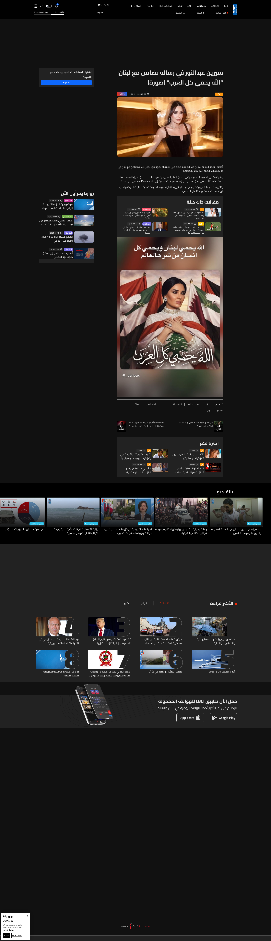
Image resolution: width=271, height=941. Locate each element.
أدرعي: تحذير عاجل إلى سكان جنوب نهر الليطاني (58, 255)
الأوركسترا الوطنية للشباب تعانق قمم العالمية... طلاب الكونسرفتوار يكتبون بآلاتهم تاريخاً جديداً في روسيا (189, 470)
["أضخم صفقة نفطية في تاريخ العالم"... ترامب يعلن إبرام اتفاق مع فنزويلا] (109, 631)
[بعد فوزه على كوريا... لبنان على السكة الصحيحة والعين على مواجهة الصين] (236, 516)
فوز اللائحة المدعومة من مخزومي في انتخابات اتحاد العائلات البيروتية (59, 641)
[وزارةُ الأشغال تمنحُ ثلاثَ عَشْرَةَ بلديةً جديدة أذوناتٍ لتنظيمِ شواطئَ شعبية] (73, 516)
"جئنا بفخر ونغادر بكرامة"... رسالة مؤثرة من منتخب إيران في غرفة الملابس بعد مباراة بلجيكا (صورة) (188, 230)
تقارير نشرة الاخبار (254, 524)
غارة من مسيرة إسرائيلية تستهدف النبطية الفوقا (61, 674)
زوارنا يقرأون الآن (77, 193)
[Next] (3, 516)
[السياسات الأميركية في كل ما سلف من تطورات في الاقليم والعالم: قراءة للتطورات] (127, 516)
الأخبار (226, 6)
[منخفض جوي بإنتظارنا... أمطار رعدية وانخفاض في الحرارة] (213, 631)
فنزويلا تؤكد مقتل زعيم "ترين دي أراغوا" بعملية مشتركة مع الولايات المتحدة (137, 215)
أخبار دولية (146, 209)
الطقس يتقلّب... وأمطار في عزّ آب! (165, 672)
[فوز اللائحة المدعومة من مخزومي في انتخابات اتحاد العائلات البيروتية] (57, 631)
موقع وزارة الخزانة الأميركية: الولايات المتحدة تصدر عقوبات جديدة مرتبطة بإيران (57, 206)
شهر (126, 603)
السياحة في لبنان (165, 6)
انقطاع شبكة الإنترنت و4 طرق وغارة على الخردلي (57, 239)
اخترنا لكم (209, 443)
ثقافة (180, 6)
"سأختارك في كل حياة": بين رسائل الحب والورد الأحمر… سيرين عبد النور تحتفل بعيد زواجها (188, 215)
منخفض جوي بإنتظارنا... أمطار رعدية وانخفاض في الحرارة (216, 641)
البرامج (179, 12)
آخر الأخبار (215, 6)
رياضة (189, 6)
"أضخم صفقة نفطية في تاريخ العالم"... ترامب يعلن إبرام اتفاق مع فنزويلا (111, 641)
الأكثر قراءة (221, 603)
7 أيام (144, 603)
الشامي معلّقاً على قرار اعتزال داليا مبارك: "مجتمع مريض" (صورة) (137, 470)
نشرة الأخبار (201, 6)
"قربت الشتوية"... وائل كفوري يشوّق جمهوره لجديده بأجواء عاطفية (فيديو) (135, 456)
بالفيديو (225, 492)
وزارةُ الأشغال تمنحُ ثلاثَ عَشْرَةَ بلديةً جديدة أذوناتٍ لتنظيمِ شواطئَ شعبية (76, 531)
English (100, 13)
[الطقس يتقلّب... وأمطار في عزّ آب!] (161, 664)
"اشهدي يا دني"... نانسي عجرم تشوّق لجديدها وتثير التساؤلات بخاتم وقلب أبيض (188, 456)
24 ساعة (164, 603)
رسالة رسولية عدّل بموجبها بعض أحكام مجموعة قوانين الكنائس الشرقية (181, 531)
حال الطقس (67, 217)
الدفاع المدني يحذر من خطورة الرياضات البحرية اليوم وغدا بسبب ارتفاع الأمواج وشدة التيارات (110, 674)
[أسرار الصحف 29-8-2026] (213, 664)
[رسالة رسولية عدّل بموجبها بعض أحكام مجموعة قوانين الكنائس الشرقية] (181, 516)
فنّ (202, 209)
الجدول (199, 12)
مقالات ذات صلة (203, 202)
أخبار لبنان (150, 6)
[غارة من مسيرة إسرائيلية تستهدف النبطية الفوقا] (57, 664)
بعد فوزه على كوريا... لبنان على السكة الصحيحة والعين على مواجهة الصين (236, 531)
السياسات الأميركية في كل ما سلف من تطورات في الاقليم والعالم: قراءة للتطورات (127, 531)
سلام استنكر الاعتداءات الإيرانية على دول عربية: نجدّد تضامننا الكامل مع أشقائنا (137, 230)
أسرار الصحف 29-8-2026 (222, 672)
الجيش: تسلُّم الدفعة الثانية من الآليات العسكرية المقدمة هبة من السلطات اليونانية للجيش (163, 641)
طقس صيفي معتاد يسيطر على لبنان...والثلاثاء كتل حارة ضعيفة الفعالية (56, 223)
